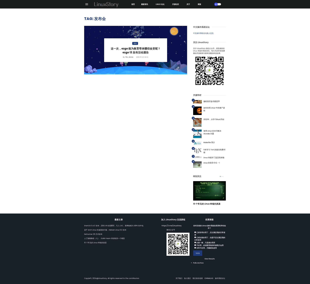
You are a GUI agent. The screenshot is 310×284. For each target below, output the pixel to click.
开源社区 (175, 4)
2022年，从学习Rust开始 (213, 119)
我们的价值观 (198, 278)
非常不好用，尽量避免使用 (206, 248)
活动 (135, 43)
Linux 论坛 (160, 4)
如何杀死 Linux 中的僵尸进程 (214, 109)
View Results (209, 259)
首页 (133, 4)
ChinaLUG (208, 278)
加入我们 (187, 278)
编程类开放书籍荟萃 (211, 101)
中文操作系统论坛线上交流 (203, 33)
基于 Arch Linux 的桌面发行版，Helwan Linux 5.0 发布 (105, 230)
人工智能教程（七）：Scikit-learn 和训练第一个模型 (104, 238)
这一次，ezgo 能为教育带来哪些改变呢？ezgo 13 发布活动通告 (135, 50)
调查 (199, 4)
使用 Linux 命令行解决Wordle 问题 (212, 132)
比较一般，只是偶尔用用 (205, 242)
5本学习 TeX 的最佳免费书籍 (214, 151)
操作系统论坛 (220, 278)
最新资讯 (144, 4)
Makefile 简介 (209, 142)
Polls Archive (198, 263)
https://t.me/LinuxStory (172, 225)
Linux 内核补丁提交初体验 (213, 157)
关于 (188, 4)
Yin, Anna (129, 57)
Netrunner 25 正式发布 (93, 234)
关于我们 (179, 278)
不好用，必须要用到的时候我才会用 (210, 245)
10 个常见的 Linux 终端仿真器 (206, 203)
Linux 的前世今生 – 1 (211, 162)
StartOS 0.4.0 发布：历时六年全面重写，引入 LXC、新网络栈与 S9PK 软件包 (113, 225)
